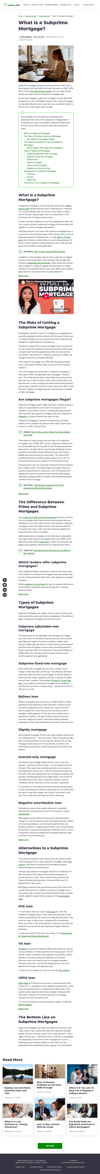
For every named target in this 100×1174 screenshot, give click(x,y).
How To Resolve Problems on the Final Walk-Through (49, 1085)
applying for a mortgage (35, 584)
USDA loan (31, 180)
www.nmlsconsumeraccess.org (50, 1170)
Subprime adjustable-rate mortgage (42, 154)
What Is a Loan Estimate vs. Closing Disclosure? (16, 1124)
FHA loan (31, 174)
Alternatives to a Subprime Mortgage (40, 171)
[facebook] (5, 579)
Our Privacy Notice (36, 1167)
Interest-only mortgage (37, 165)
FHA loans (50, 912)
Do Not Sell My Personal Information (73, 1162)
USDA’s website (25, 1005)
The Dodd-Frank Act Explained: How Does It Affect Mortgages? (82, 1124)
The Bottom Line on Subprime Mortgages (42, 183)
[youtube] (52, 1157)
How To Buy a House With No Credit (49, 251)
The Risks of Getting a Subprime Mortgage (42, 136)
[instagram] (54, 1157)
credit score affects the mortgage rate (39, 517)
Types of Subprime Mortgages (37, 151)
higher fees (44, 542)
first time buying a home (41, 91)
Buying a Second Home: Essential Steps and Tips (18, 1090)
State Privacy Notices (54, 1167)
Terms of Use (20, 1167)
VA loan (30, 177)
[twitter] (5, 584)
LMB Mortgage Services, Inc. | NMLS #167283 (31, 1160)
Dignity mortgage (34, 162)
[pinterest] (49, 1157)
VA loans (22, 949)
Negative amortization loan (38, 168)
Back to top (23, 276)
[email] (5, 594)
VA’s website (64, 970)
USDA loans (23, 983)
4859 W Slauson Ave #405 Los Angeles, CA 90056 (31, 1162)
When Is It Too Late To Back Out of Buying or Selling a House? (81, 1090)
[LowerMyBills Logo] (12, 4)
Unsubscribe (73, 1160)
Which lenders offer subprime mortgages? (45, 148)
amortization (23, 814)
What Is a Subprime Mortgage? (37, 133)
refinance (22, 416)
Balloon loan (32, 159)
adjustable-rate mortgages (39, 263)
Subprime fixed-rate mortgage (40, 156)
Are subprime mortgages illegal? (41, 139)
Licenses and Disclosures (75, 1167)
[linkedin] (5, 589)
